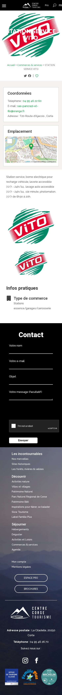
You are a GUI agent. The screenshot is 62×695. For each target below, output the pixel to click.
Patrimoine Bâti (20, 501)
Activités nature (20, 481)
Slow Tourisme (20, 512)
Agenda (16, 549)
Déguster (17, 534)
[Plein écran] (9, 141)
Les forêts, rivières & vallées (28, 469)
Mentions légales (21, 567)
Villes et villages (21, 486)
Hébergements (20, 529)
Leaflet (27, 161)
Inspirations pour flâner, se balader (31, 507)
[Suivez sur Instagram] (25, 660)
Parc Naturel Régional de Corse (29, 496)
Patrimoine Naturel (22, 491)
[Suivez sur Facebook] (36, 660)
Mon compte (19, 561)
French (60, 5)
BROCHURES (31, 589)
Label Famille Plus (22, 517)
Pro (47, 5)
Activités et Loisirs (22, 539)
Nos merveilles (20, 459)
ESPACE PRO (31, 578)
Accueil (11, 65)
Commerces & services (29, 65)
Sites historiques (21, 464)
